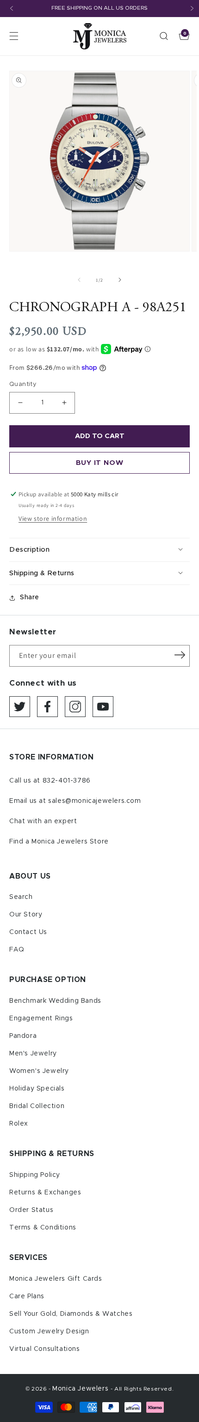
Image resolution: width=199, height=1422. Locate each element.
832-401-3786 (67, 780)
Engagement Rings (41, 1018)
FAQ (17, 949)
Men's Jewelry (33, 1053)
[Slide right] (120, 280)
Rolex (18, 1124)
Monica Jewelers (81, 1389)
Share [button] (29, 597)
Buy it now (100, 462)
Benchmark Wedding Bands (55, 1001)
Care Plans (26, 1296)
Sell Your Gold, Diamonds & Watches (70, 1314)
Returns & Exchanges (45, 1192)
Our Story (25, 914)
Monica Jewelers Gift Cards (55, 1279)
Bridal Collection (36, 1106)
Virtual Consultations (44, 1349)
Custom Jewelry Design (49, 1331)
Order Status (31, 1210)
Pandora (23, 1036)
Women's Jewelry (39, 1071)
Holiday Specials (37, 1088)
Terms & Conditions (42, 1227)
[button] (14, 36)
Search (21, 897)
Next (192, 8)
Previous (11, 8)
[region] (99, 8)
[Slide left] (79, 280)
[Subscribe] (179, 655)
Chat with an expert (43, 821)
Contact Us (28, 932)
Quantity (23, 384)
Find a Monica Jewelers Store (59, 841)
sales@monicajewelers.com (94, 801)
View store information (53, 518)
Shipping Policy (34, 1175)
